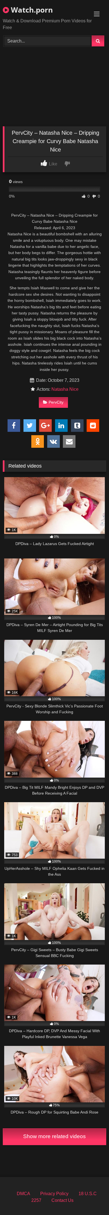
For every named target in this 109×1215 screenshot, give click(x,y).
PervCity (56, 402)
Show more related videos (54, 1136)
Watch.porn (31, 10)
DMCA (23, 1193)
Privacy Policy (54, 1193)
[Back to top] (92, 1198)
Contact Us (62, 1200)
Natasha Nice (65, 389)
